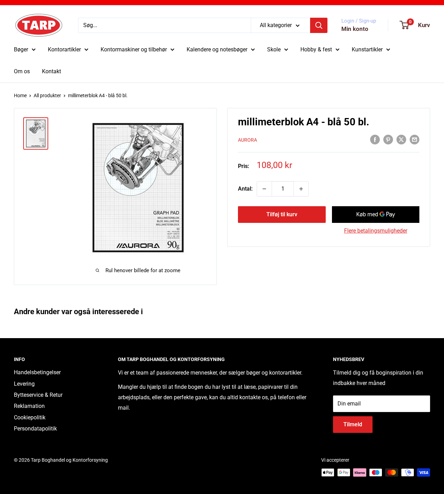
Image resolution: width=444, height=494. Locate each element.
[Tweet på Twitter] (401, 139)
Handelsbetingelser (37, 372)
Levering (24, 383)
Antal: (245, 188)
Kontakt (51, 71)
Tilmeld (352, 424)
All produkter (47, 95)
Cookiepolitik (29, 417)
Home (20, 95)
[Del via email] (414, 139)
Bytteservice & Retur (38, 395)
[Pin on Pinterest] (388, 139)
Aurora (247, 140)
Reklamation (29, 406)
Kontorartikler (64, 49)
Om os (22, 71)
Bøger (21, 49)
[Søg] (318, 25)
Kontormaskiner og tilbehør (134, 49)
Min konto (354, 28)
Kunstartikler (367, 49)
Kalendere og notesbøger (217, 49)
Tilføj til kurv (281, 214)
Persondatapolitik (35, 428)
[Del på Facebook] (375, 139)
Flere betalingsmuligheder (375, 230)
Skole (274, 49)
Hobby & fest (316, 49)
